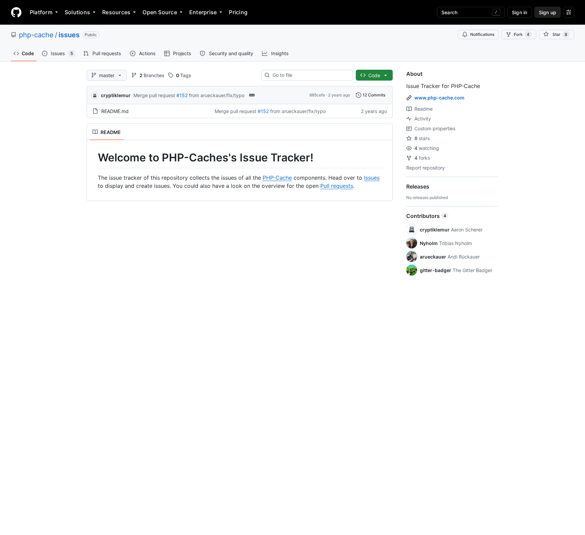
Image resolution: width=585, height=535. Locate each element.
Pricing (238, 12)
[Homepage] (16, 12)
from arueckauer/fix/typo (216, 95)
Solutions (77, 12)
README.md (115, 111)
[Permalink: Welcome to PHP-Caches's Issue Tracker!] (93, 157)
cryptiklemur (116, 95)
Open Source (160, 12)
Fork (521, 34)
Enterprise (203, 12)
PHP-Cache (277, 177)
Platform (41, 12)
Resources (116, 12)
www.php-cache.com (439, 98)
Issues (372, 177)
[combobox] (310, 75)
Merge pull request (154, 95)
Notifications (482, 34)
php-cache (36, 35)
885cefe (317, 94)
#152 (182, 95)
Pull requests (336, 185)
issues (69, 35)
